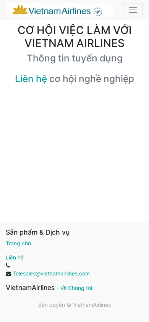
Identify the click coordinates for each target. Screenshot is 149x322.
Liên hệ (31, 78)
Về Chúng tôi (76, 288)
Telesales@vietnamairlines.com (51, 273)
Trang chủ (18, 243)
